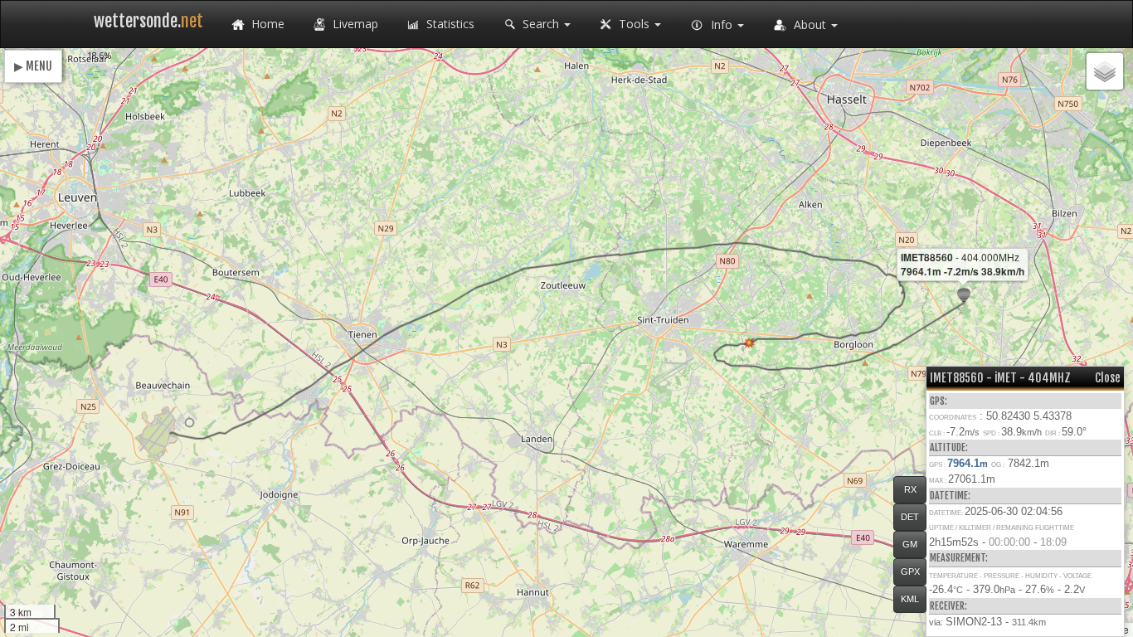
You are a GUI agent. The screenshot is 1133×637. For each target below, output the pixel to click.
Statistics (448, 24)
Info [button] (722, 24)
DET (910, 517)
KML (910, 599)
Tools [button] (634, 24)
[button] (189, 422)
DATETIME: (950, 495)
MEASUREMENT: (959, 558)
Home (266, 24)
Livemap (353, 24)
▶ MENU (33, 66)
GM (909, 544)
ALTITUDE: (949, 447)
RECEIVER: (948, 606)
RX (910, 489)
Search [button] (540, 24)
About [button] (809, 24)
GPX (910, 571)
